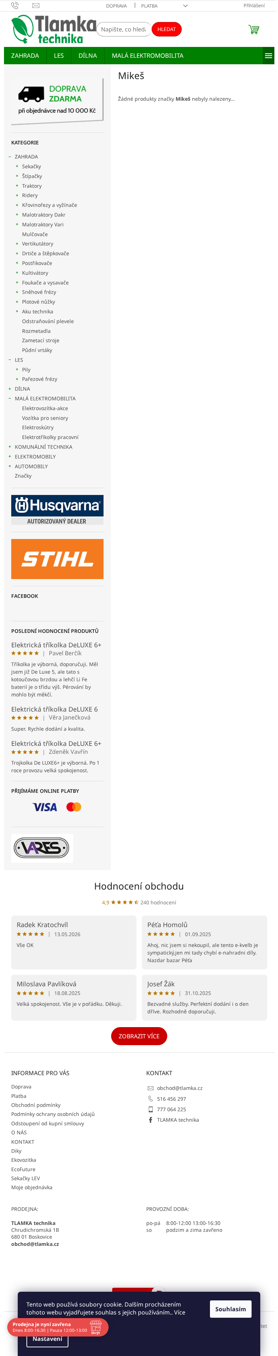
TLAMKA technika (178, 1119)
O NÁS (19, 1132)
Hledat (166, 29)
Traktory (32, 185)
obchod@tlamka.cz (180, 1088)
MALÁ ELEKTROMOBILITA (45, 398)
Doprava (116, 6)
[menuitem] (25, 55)
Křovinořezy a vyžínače (49, 204)
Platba (149, 6)
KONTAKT (22, 1141)
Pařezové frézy (39, 378)
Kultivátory (35, 272)
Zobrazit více (139, 1036)
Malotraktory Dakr (44, 214)
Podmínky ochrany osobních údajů (53, 1114)
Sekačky (31, 166)
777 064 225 (171, 1109)
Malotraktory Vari (43, 224)
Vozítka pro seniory (45, 417)
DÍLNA (22, 388)
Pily (26, 369)
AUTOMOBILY (31, 466)
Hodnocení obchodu (139, 885)
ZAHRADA (26, 156)
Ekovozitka (23, 1159)
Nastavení (47, 1339)
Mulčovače (35, 234)
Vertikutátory (37, 243)
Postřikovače (37, 263)
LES (19, 359)
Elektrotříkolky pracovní (50, 437)
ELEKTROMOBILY (35, 456)
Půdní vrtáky (37, 350)
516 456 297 (171, 1098)
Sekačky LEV (25, 1178)
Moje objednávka (31, 1187)
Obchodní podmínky (35, 1104)
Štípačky (32, 176)
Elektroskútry (38, 427)
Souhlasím (230, 1309)
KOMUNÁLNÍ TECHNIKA (43, 446)
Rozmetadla (36, 330)
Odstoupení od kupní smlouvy (47, 1123)
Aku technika (37, 311)
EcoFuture (23, 1169)
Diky (16, 1150)
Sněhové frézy (39, 291)
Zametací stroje (40, 340)
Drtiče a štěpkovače (45, 253)
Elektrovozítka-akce (45, 408)
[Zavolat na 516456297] (22, 5)
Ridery (30, 195)
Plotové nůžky (38, 301)
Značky (23, 475)
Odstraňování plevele (48, 321)
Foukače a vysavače (45, 282)
